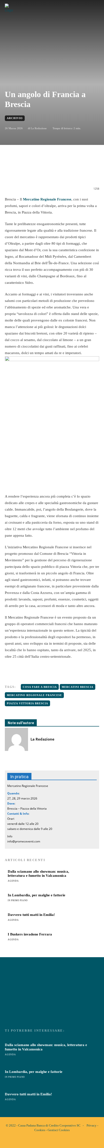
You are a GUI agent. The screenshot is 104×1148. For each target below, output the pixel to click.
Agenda (13, 881)
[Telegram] (69, 173)
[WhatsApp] (47, 173)
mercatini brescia (77, 686)
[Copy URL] (92, 173)
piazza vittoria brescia (27, 703)
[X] (36, 173)
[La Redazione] (16, 739)
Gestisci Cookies (59, 1130)
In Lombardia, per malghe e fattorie (36, 895)
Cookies (39, 1130)
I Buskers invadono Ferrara (30, 934)
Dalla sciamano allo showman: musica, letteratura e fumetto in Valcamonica (38, 873)
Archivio (15, 118)
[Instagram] (56, 1140)
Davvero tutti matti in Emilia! (31, 915)
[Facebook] (25, 173)
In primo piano (18, 900)
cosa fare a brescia (40, 686)
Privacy (92, 1125)
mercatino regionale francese (34, 695)
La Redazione (39, 128)
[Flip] (80, 173)
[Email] (58, 173)
